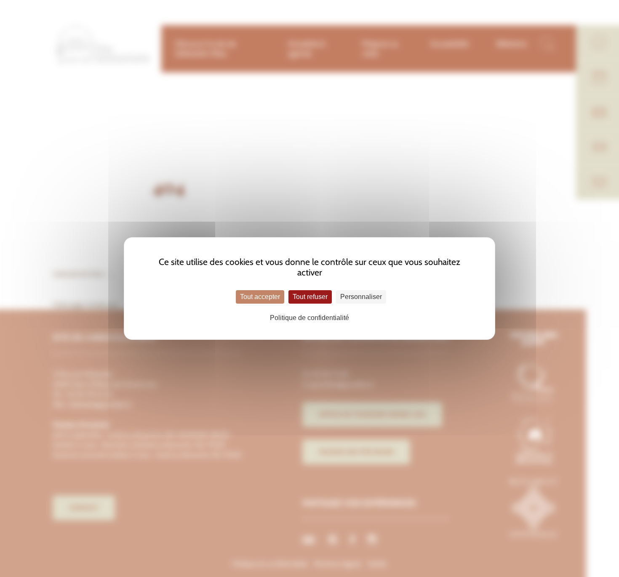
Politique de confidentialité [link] (309, 317)
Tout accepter (260, 296)
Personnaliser (361, 296)
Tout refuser (310, 296)
